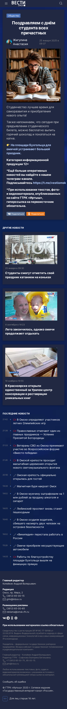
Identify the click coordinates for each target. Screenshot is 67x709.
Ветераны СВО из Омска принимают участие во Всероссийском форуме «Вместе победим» (38, 449)
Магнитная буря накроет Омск (36, 486)
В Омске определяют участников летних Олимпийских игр (36, 421)
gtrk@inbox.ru (14, 599)
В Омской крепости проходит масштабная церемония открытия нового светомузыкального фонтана (36, 464)
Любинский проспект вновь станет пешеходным (37, 510)
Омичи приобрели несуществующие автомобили (38, 547)
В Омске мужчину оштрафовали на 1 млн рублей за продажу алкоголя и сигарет (38, 497)
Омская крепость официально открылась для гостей (34, 476)
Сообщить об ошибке (14, 681)
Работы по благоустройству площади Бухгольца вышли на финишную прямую (33, 560)
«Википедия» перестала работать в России (38, 536)
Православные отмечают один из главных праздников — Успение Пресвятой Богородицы (36, 434)
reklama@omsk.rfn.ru (18, 611)
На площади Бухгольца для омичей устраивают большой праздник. (29, 149)
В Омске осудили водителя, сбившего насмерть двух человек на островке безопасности (36, 523)
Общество (13, 15)
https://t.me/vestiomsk (49, 183)
